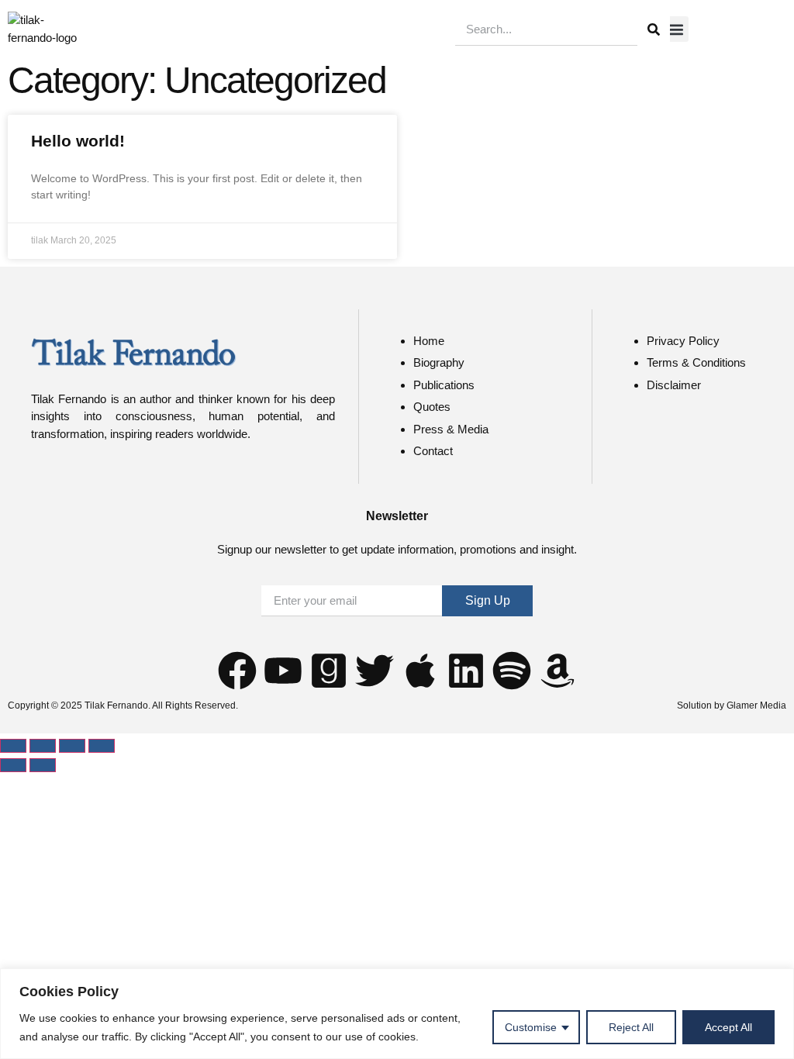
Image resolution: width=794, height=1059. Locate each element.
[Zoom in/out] (13, 746)
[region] (397, 1013)
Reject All (631, 1027)
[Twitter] (374, 670)
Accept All (728, 1027)
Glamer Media (756, 705)
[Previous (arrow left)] (13, 765)
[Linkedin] (466, 670)
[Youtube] (283, 670)
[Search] (653, 29)
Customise (531, 1027)
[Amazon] (557, 670)
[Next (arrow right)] (42, 765)
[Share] (72, 746)
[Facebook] (237, 670)
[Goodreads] (328, 670)
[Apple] (420, 670)
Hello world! (78, 141)
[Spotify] (511, 670)
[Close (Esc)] (101, 746)
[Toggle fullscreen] (42, 746)
